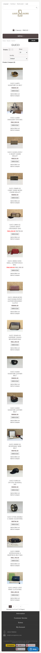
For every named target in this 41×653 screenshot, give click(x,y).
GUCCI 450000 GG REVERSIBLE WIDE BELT (15, 446)
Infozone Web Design (23, 642)
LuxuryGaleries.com (20, 641)
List (10, 50)
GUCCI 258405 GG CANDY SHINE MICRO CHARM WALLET (15, 190)
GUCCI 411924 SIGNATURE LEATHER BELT (15, 373)
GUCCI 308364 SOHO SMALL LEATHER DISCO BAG (14, 263)
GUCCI (13, 40)
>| (20, 606)
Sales (33, 40)
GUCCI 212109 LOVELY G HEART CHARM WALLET (15, 154)
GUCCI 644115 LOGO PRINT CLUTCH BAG (15, 588)
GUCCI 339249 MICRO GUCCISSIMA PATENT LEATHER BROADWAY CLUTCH (15, 300)
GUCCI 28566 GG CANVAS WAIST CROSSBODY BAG (15, 226)
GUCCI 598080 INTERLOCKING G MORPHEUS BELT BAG (14, 553)
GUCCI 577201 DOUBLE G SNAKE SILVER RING (15, 518)
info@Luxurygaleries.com (14, 635)
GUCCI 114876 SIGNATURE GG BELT (15, 84)
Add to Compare (15, 96)
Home (4, 40)
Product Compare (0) (9, 62)
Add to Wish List (15, 94)
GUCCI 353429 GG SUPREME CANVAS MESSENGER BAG (15, 337)
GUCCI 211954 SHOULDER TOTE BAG (14, 118)
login (26, 4)
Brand (8, 40)
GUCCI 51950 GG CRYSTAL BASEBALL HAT (15, 482)
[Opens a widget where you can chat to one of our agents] (33, 649)
